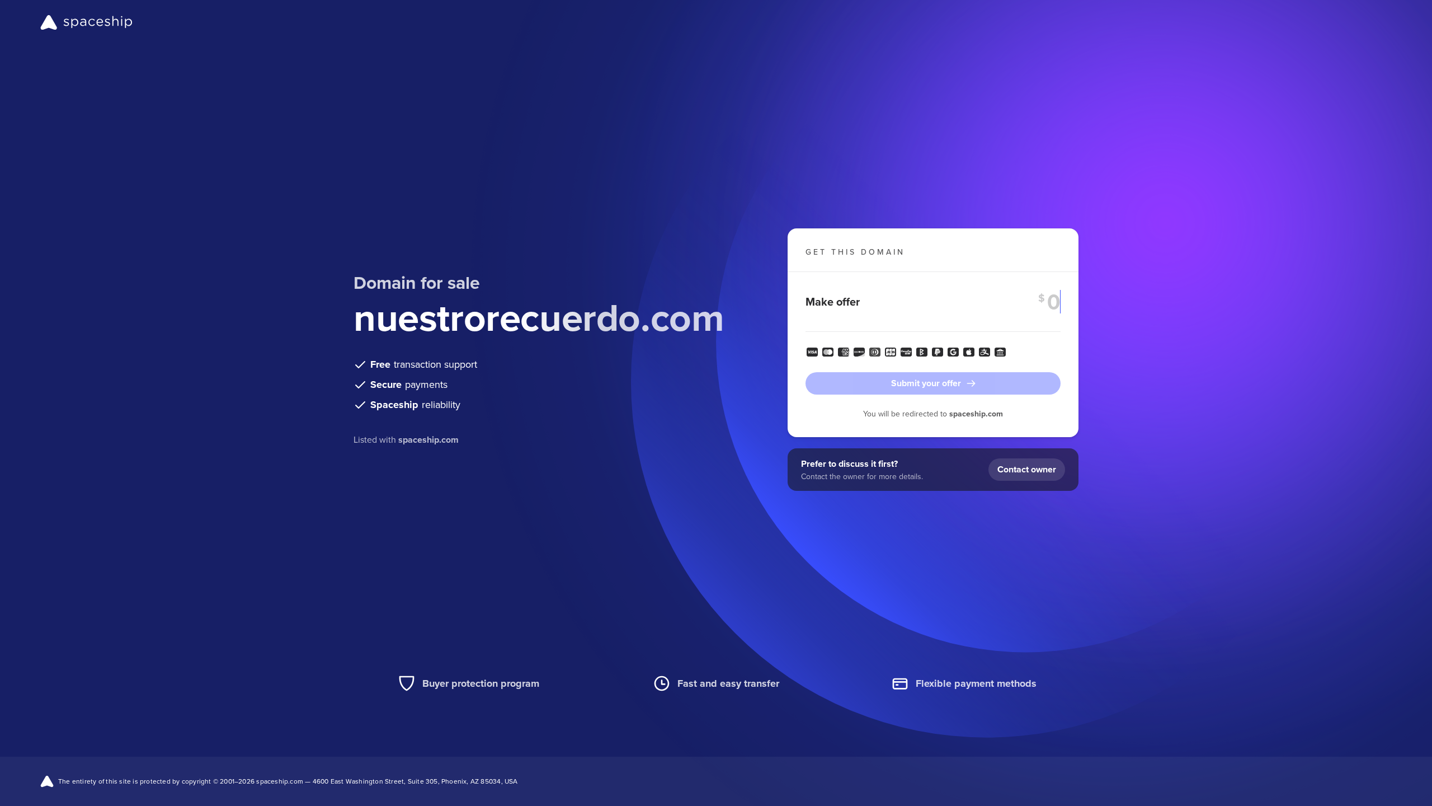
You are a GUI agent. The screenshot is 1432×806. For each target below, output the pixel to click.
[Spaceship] (86, 22)
